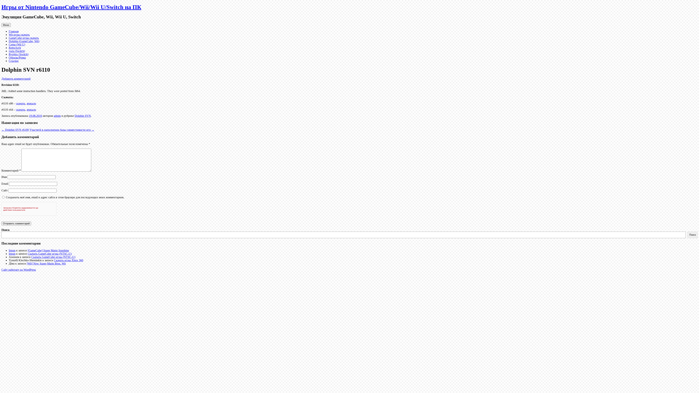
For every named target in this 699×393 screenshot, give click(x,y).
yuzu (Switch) (17, 51)
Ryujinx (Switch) (18, 54)
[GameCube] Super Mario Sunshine (48, 250)
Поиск (5, 229)
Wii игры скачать (19, 34)
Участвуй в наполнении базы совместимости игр (61, 129)
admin (57, 115)
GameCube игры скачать (24, 37)
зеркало (31, 103)
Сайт (4, 190)
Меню (6, 25)
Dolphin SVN (83, 115)
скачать (20, 103)
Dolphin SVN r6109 (15, 129)
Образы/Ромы (17, 57)
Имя (4, 176)
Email (4, 183)
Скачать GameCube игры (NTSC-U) (50, 253)
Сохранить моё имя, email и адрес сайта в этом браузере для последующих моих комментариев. (65, 197)
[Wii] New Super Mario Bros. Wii (46, 263)
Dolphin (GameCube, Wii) (24, 41)
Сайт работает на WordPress (18, 269)
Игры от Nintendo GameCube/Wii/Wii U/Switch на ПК (71, 7)
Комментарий (11, 170)
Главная (14, 31)
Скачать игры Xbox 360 (68, 260)
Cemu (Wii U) (17, 44)
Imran (12, 250)
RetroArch (15, 47)
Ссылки (14, 60)
